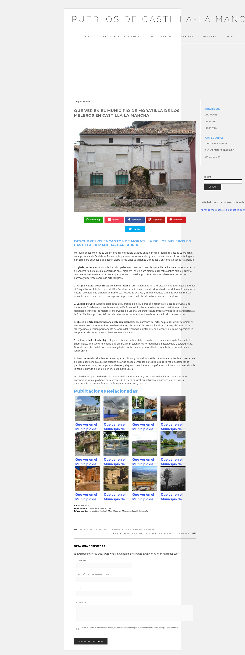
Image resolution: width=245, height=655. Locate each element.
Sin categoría (212, 156)
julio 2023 (210, 121)
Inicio (86, 36)
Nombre (81, 560)
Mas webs (209, 36)
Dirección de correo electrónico (94, 574)
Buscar (207, 177)
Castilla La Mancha (216, 143)
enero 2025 (211, 114)
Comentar (81, 602)
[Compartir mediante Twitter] (135, 229)
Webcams (187, 36)
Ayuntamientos (161, 36)
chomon (85, 506)
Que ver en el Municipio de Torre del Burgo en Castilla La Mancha (150, 533)
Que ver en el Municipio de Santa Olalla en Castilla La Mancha (117, 529)
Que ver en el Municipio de (99, 508)
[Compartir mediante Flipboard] (156, 220)
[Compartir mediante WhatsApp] (93, 220)
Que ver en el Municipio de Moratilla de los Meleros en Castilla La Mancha (116, 511)
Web (78, 588)
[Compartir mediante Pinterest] (176, 220)
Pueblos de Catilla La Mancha (120, 36)
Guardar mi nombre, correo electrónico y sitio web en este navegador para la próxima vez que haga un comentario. (129, 627)
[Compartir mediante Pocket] (114, 220)
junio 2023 (211, 128)
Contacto (232, 36)
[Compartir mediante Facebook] (135, 220)
